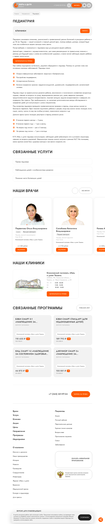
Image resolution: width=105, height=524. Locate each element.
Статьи (57, 440)
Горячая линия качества (63, 428)
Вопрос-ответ (59, 432)
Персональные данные (63, 424)
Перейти (85, 31)
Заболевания (60, 444)
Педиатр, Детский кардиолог (64, 238)
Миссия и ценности (20, 452)
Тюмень (21, 7)
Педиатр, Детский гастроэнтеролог (25, 235)
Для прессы (17, 497)
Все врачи (86, 191)
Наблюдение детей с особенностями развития (34, 170)
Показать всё (84, 308)
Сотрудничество (18, 472)
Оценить (67, 476)
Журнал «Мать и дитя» (21, 481)
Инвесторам (17, 477)
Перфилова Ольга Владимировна (31, 228)
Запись (77, 5)
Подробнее (21, 249)
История (16, 460)
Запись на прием (80, 394)
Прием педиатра (22, 161)
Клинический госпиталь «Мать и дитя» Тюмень (29, 240)
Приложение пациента (63, 436)
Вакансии (16, 485)
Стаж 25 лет (18, 237)
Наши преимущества (20, 456)
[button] (75, 191)
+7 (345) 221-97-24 (60, 5)
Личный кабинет (61, 420)
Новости (16, 464)
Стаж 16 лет (59, 240)
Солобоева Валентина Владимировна (66, 230)
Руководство (17, 468)
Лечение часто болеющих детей (28, 178)
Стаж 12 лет (100, 234)
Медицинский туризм (20, 489)
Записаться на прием (23, 61)
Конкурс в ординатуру (21, 493)
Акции (57, 416)
